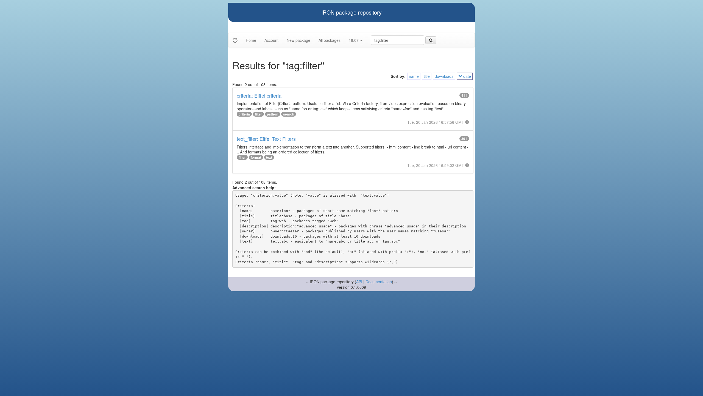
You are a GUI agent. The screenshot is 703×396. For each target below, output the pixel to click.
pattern (272, 114)
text (269, 157)
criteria (244, 114)
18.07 (354, 40)
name (414, 76)
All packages (330, 40)
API (359, 281)
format (256, 157)
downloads (444, 76)
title (427, 76)
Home (251, 40)
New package (298, 40)
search (288, 114)
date (466, 76)
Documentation (379, 281)
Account (271, 40)
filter (258, 114)
